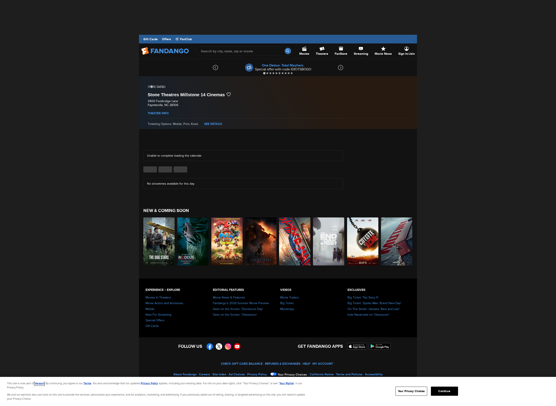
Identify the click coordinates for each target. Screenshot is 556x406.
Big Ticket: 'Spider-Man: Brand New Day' (374, 303)
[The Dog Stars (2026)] (159, 241)
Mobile (150, 309)
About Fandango (185, 374)
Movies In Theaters (158, 297)
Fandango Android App (380, 346)
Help (306, 363)
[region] (278, 391)
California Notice (322, 374)
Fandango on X (219, 346)
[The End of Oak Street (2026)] (329, 241)
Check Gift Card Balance (242, 363)
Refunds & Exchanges (282, 363)
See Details (213, 124)
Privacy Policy (257, 374)
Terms (87, 383)
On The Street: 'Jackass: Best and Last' (374, 309)
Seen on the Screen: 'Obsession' (235, 314)
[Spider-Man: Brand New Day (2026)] (295, 241)
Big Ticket (286, 303)
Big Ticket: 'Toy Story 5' (363, 297)
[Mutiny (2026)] (397, 241)
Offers (166, 39)
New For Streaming (158, 314)
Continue (444, 391)
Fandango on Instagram (228, 346)
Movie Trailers (289, 297)
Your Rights (286, 383)
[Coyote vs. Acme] (363, 241)
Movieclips (287, 309)
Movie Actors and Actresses (164, 303)
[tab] (264, 73)
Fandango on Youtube (237, 346)
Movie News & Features (229, 297)
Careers (204, 374)
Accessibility (374, 374)
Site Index (219, 374)
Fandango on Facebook (210, 346)
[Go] (288, 51)
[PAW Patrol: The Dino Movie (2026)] (227, 241)
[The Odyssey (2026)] (261, 241)
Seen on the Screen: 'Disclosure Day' (238, 309)
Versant (39, 383)
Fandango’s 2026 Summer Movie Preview (241, 303)
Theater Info (158, 113)
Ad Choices (237, 374)
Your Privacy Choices (292, 374)
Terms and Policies (349, 374)
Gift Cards (150, 39)
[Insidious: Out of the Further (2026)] (193, 241)
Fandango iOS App (357, 346)
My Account (323, 363)
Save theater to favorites (229, 94)
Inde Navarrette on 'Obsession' (368, 314)
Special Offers (155, 320)
